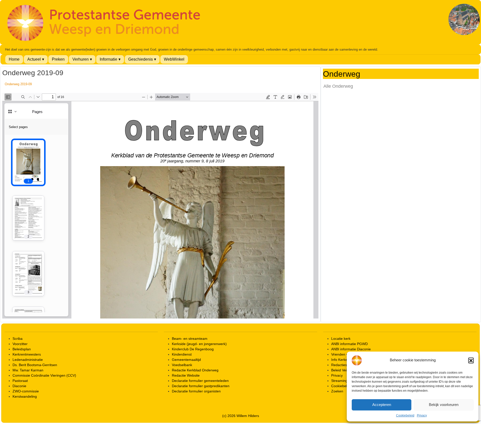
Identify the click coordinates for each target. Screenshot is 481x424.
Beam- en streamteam (189, 339)
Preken (58, 59)
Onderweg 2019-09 (18, 84)
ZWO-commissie (26, 391)
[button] (470, 360)
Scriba (18, 339)
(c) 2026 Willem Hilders (240, 416)
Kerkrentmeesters (27, 354)
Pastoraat (20, 381)
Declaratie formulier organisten (196, 391)
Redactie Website (186, 375)
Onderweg (341, 74)
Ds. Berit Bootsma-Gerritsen (35, 365)
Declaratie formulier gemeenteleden (200, 381)
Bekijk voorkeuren (443, 404)
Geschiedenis (140, 59)
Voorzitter (20, 344)
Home (14, 59)
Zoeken (337, 391)
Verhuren (80, 59)
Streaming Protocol (346, 381)
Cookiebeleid (405, 415)
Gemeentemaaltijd (186, 360)
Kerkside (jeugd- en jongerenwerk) (199, 344)
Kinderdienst (182, 354)
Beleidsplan (22, 349)
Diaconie (19, 386)
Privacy (422, 415)
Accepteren (381, 404)
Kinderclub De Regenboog (193, 349)
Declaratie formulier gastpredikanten (200, 386)
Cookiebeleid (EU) (345, 386)
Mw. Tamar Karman (28, 370)
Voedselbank (182, 365)
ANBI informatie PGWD (349, 344)
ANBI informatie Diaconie (351, 349)
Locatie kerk (340, 339)
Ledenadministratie (28, 360)
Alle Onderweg (338, 86)
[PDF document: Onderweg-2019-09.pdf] (160, 206)
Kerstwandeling (25, 396)
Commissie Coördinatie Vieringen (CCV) (44, 375)
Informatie (108, 59)
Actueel (34, 59)
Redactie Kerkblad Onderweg (195, 370)
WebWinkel (174, 59)
